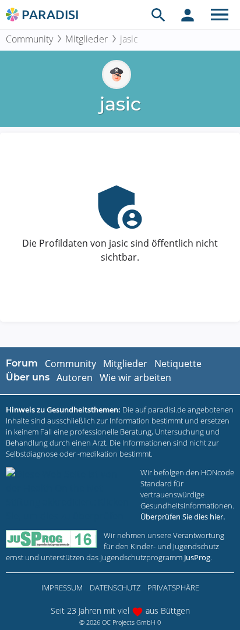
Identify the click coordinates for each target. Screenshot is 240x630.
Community (29, 39)
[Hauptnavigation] (219, 14)
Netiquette (178, 363)
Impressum (62, 587)
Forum (22, 363)
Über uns (28, 377)
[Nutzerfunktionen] (187, 14)
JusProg (197, 557)
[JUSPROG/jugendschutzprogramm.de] (51, 539)
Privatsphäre (173, 587)
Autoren (75, 377)
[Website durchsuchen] (158, 14)
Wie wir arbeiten (135, 377)
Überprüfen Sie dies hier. (182, 516)
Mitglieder (86, 39)
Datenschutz (115, 587)
